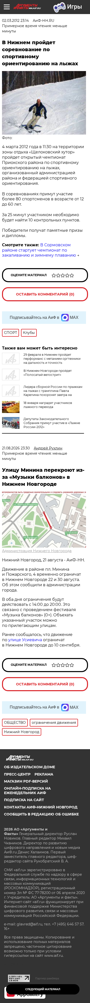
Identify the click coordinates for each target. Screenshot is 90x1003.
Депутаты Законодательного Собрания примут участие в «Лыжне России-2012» (52, 423)
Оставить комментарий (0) (45, 294)
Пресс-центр (17, 774)
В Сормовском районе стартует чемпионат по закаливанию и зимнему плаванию (39, 250)
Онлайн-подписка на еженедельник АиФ (27, 790)
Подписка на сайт (24, 800)
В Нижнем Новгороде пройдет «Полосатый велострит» (48, 373)
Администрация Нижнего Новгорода (37, 551)
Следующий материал (42, 989)
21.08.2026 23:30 (16, 448)
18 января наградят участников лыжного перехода (48, 405)
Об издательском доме (29, 767)
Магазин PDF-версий (26, 781)
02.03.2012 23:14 (15, 20)
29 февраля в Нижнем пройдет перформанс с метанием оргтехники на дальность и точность (52, 359)
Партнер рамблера (47, 978)
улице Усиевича (24, 639)
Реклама (43, 774)
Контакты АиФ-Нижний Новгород (41, 807)
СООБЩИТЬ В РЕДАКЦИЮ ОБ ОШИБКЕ (41, 814)
